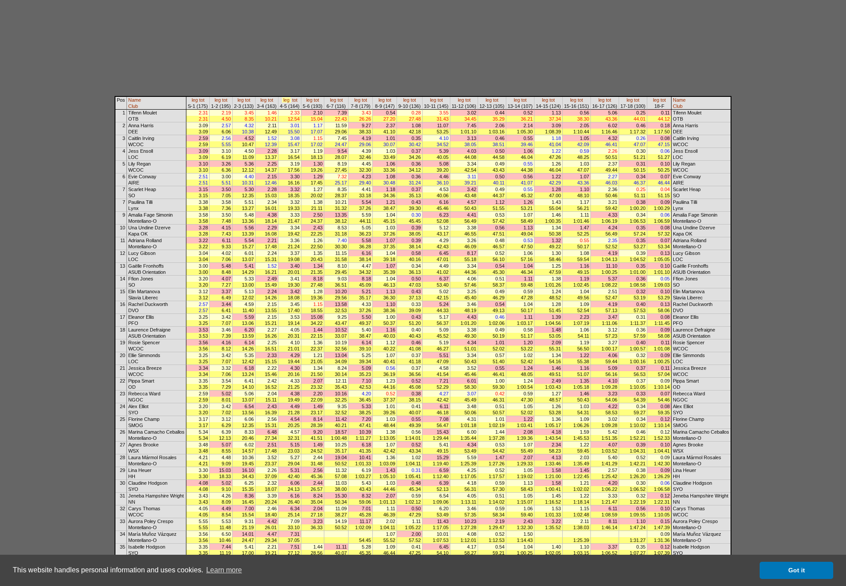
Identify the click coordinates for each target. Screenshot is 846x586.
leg (195, 100)
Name (134, 100)
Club (133, 106)
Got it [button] (796, 570)
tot (201, 100)
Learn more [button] (224, 570)
